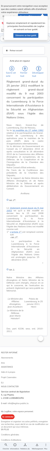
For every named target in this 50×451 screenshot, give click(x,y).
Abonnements (7, 358)
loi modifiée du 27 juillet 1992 (28, 130)
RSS (3, 363)
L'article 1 (16, 232)
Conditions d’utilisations (11, 440)
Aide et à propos (8, 372)
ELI (2, 382)
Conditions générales (10, 434)
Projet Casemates (8, 377)
